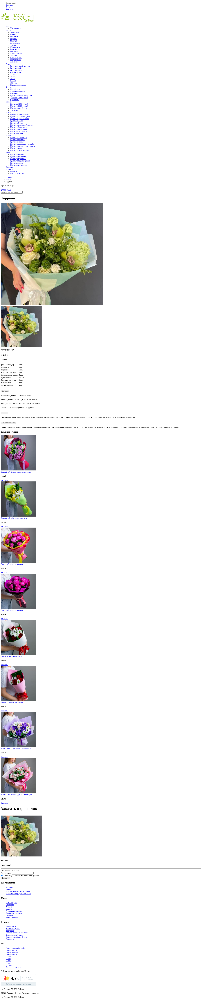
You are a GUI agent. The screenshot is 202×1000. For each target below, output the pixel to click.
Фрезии (13, 45)
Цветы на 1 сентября (18, 138)
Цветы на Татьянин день (20, 117)
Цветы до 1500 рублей (19, 104)
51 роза (13, 81)
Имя (2, 871)
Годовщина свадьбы (14, 911)
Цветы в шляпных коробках (21, 96)
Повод (8, 136)
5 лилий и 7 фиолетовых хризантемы (16, 472)
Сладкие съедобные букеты (16, 937)
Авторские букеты (17, 91)
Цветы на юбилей (17, 140)
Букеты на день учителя (19, 114)
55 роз (8, 963)
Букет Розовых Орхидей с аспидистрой (16, 795)
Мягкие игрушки (17, 173)
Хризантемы (15, 43)
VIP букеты (14, 110)
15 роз (12, 74)
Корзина (9, 889)
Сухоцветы (14, 100)
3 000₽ (9, 190)
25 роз (12, 77)
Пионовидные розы (18, 85)
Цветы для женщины (18, 157)
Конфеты (14, 171)
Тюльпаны (14, 32)
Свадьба (9, 909)
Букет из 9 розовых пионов (12, 564)
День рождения (12, 917)
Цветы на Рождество (18, 127)
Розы (8, 64)
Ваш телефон (6, 873)
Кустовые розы (16, 58)
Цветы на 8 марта (17, 133)
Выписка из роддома (14, 913)
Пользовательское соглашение (18, 892)
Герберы (13, 39)
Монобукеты (15, 89)
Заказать (4, 480)
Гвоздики (14, 37)
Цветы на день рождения (20, 150)
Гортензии (14, 49)
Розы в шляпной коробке (20, 66)
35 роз (12, 79)
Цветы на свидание (18, 148)
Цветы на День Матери (19, 119)
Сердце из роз (15, 72)
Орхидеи (13, 41)
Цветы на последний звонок (21, 125)
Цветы (8, 30)
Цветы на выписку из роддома (22, 146)
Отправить (5, 878)
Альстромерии (16, 53)
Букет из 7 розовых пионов (12, 610)
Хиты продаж (15, 28)
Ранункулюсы (15, 60)
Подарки (9, 169)
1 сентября (10, 905)
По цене (9, 102)
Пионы (13, 34)
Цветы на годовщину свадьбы (22, 144)
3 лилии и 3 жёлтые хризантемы (14, 518)
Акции (8, 26)
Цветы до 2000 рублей (19, 106)
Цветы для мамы (17, 154)
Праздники (10, 112)
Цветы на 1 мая (16, 121)
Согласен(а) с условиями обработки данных (21, 876)
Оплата (8, 7)
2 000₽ (3, 190)
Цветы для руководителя (20, 161)
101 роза (13, 83)
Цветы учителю (16, 163)
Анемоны (14, 62)
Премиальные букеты (18, 108)
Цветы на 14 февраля (18, 131)
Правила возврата (8, 423)
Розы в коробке (16, 68)
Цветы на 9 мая (16, 123)
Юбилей (9, 907)
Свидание (10, 915)
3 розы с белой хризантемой (12, 702)
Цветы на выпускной (18, 129)
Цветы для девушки (18, 159)
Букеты (8, 87)
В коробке (14, 93)
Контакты (9, 9)
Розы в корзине (16, 70)
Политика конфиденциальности (18, 894)
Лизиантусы (15, 47)
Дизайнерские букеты (19, 98)
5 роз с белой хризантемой (11, 656)
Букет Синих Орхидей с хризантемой (16, 748)
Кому (8, 152)
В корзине (10, 167)
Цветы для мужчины (18, 165)
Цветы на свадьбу (17, 142)
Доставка (9, 5)
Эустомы (14, 55)
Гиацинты (14, 51)
